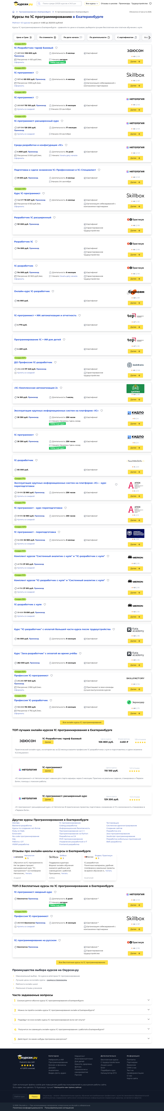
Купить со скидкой (26, 109)
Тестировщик (112, 823)
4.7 (136, 322)
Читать (28, 873)
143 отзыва (134, 768)
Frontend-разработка (69, 844)
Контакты (131, 1060)
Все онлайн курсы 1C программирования (82, 722)
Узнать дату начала (68, 155)
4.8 (136, 298)
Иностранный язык (84, 1059)
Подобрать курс (108, 1070)
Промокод (19, 56)
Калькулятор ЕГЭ (108, 1073)
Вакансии (131, 1065)
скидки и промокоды (57, 980)
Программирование (58, 1062)
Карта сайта (132, 1078)
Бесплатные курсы (109, 1060)
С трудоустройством (110, 1062)
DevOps (15, 823)
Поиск (34, 1097)
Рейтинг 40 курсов (21, 23)
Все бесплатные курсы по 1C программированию (82, 962)
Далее (133, 61)
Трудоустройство (139, 3)
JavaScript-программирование (120, 836)
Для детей (79, 1061)
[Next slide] (146, 37)
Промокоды (124, 3)
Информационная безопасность (74, 828)
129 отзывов (140, 739)
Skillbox (63, 855)
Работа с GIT (18, 842)
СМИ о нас (131, 1068)
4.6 (136, 80)
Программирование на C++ (72, 831)
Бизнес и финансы (57, 1065)
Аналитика (54, 1070)
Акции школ (106, 1065)
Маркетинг (80, 1056)
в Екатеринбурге (88, 17)
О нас (129, 1076)
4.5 (136, 563)
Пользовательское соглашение (59, 1108)
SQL (14, 839)
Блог (103, 1068)
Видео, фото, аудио (57, 1073)
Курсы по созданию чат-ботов (26, 828)
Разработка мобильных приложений (123, 839)
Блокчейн (17, 834)
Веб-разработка (113, 842)
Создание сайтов (114, 828)
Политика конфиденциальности (28, 1108)
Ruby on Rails (18, 831)
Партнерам (132, 1062)
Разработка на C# (67, 836)
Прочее (78, 1075)
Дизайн (52, 1068)
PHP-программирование (71, 839)
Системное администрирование (121, 826)
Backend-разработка (22, 826)
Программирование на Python (73, 834)
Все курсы (91, 3)
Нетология (29, 855)
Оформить (19, 62)
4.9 (136, 56)
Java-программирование (118, 834)
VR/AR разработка (20, 844)
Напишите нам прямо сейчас (68, 1087)
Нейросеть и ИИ (56, 1060)
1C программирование (70, 823)
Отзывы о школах (109, 3)
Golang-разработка (68, 826)
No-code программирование (25, 836)
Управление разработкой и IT (73, 842)
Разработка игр (113, 831)
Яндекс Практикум (103, 855)
